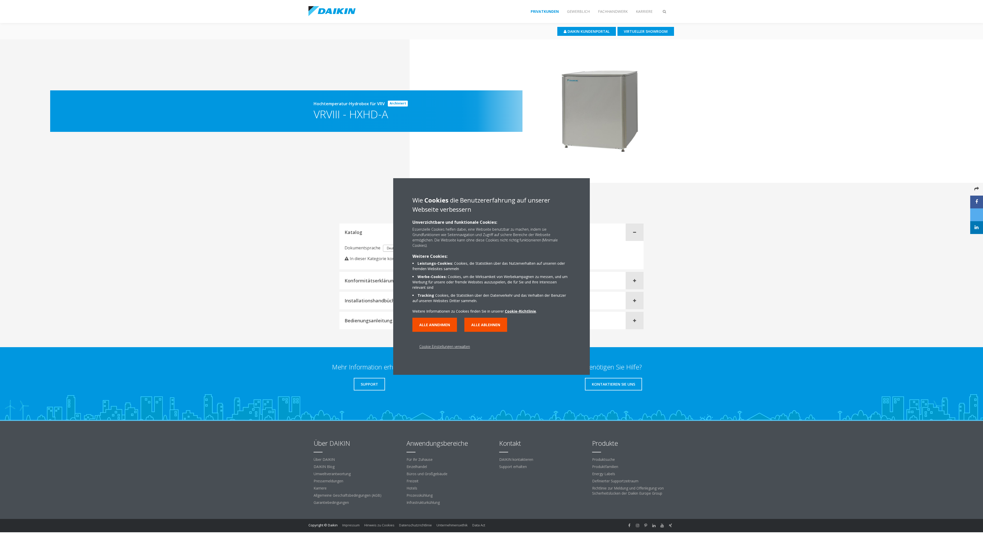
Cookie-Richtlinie (520, 311)
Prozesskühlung (420, 495)
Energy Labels (603, 473)
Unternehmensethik (452, 525)
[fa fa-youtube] (662, 526)
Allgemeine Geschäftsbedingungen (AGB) (347, 495)
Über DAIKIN (324, 459)
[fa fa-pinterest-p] (646, 526)
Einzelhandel (417, 466)
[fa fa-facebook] (629, 526)
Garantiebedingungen (331, 502)
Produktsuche (603, 459)
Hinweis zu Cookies (379, 525)
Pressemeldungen (328, 480)
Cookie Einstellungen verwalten (444, 346)
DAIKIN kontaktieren (516, 459)
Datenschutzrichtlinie (415, 525)
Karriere (320, 488)
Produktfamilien (605, 466)
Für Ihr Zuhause (420, 459)
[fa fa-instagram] (638, 526)
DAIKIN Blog (324, 466)
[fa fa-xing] (670, 526)
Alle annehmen (434, 324)
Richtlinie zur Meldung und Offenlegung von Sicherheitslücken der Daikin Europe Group (628, 491)
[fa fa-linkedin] (654, 526)
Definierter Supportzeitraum (615, 480)
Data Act (478, 525)
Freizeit (413, 480)
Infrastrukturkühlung (423, 502)
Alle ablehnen (485, 324)
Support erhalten (513, 466)
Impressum (351, 525)
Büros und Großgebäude (427, 473)
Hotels (412, 488)
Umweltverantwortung (332, 473)
